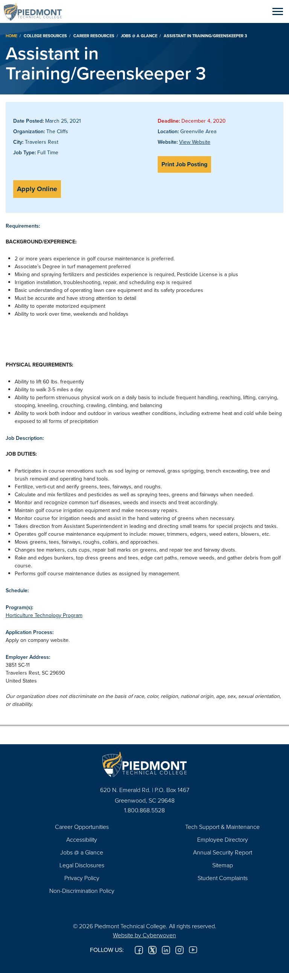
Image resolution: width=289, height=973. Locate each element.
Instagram (179, 950)
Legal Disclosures (81, 865)
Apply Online (37, 189)
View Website (194, 142)
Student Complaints (223, 878)
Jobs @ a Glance (139, 36)
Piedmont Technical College (35, 11)
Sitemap (222, 865)
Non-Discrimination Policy (81, 890)
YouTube (193, 950)
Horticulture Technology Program (44, 615)
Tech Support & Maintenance (222, 826)
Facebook (139, 950)
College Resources (45, 36)
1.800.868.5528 (144, 810)
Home (11, 36)
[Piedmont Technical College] (144, 764)
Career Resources (93, 36)
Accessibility (81, 839)
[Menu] (277, 11)
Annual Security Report (222, 852)
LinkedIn (166, 950)
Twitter (152, 950)
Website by (144, 935)
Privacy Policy (81, 878)
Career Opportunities (82, 826)
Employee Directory (222, 839)
